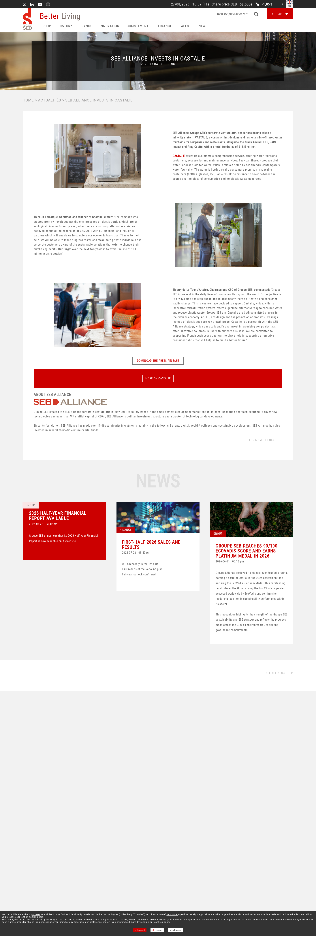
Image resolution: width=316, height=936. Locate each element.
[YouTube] (40, 5)
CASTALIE (179, 156)
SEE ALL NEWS (275, 673)
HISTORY (65, 26)
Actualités (49, 100)
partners (35, 914)
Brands (86, 26)
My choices (175, 930)
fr (281, 4)
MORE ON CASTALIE (158, 378)
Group (45, 26)
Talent (185, 26)
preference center (100, 922)
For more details (261, 440)
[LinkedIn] (32, 5)
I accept (140, 930)
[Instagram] (48, 5)
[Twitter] (24, 5)
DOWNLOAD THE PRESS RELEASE (158, 360)
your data (172, 914)
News (203, 26)
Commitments (139, 26)
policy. (167, 922)
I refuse (158, 930)
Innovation (109, 26)
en (289, 5)
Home (28, 100)
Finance (165, 26)
